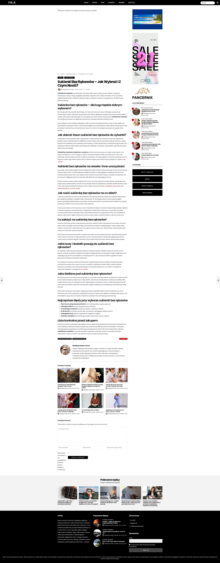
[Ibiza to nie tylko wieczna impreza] (97, 543)
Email (130, 538)
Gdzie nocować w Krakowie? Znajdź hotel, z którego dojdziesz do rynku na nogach (88, 502)
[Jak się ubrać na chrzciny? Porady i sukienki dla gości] (117, 375)
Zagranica (110, 519)
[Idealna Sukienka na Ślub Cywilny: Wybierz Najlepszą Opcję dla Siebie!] (93, 375)
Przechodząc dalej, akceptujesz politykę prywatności (142, 545)
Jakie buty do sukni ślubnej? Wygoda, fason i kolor (67, 385)
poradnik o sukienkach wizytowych (109, 186)
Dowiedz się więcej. (112, 561)
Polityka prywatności (137, 526)
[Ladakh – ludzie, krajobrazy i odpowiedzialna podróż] (97, 523)
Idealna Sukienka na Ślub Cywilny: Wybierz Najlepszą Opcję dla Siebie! (92, 386)
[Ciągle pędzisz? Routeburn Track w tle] (97, 533)
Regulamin (133, 523)
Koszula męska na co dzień (90, 410)
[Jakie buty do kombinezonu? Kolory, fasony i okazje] (117, 400)
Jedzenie (121, 2)
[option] (67, 496)
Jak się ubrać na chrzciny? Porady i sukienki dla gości (114, 385)
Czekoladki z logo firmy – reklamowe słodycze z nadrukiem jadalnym (65, 502)
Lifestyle (131, 2)
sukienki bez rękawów (80, 339)
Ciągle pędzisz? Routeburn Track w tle (113, 532)
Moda (86, 2)
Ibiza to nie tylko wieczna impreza (113, 541)
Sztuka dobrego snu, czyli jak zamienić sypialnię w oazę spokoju (109, 502)
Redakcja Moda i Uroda (67, 89)
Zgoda (104, 561)
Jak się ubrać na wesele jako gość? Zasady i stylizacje (67, 410)
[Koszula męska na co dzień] (93, 400)
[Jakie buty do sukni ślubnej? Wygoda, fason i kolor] (69, 375)
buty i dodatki (83, 269)
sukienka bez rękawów (65, 339)
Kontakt (133, 520)
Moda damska (69, 77)
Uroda (94, 2)
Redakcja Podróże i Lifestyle (111, 525)
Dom (102, 2)
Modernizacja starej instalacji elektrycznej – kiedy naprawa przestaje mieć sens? (131, 502)
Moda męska (148, 153)
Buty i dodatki (145, 107)
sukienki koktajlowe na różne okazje (69, 188)
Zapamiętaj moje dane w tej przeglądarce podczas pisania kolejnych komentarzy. (62, 461)
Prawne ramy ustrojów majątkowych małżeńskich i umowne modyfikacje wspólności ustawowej (152, 503)
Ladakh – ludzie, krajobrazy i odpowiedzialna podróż (111, 522)
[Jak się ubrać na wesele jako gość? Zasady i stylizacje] (69, 400)
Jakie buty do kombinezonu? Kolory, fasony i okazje (115, 410)
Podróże (111, 2)
